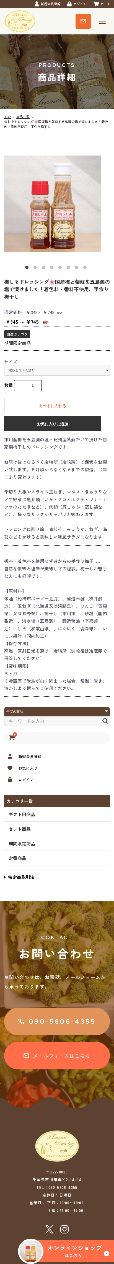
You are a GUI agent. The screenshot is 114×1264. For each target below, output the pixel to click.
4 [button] (53, 268)
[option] (57, 204)
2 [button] (36, 268)
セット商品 (20, 829)
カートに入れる (52, 406)
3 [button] (44, 268)
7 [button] (78, 268)
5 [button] (61, 268)
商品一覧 (23, 116)
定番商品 (17, 858)
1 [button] (28, 268)
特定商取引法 (21, 877)
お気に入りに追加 (52, 424)
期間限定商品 (22, 843)
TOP (7, 116)
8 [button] (86, 268)
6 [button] (69, 268)
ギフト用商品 (22, 814)
